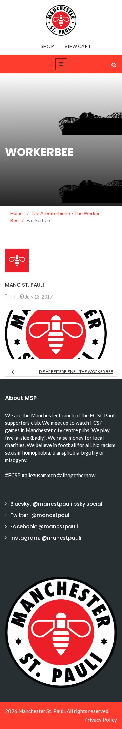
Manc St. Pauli (24, 284)
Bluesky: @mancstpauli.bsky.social (56, 503)
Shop (47, 46)
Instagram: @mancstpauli (45, 538)
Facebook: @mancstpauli (44, 526)
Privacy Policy (100, 719)
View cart (77, 46)
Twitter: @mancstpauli (40, 515)
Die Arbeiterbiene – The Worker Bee (76, 371)
